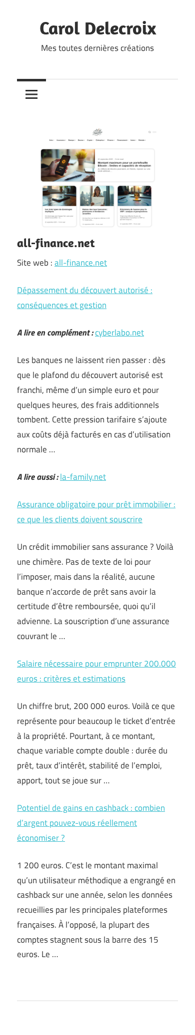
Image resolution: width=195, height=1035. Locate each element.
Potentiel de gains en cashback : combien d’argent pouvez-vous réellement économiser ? (91, 822)
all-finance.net (80, 262)
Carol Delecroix (98, 27)
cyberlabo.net (119, 332)
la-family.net (83, 476)
